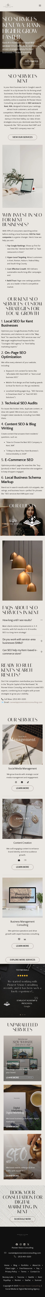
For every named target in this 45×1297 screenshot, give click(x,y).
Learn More (12, 1078)
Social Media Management (22, 768)
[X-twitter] (28, 1244)
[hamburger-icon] (40, 5)
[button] (20, 1015)
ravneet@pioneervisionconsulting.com (26, 702)
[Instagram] (20, 1244)
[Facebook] (16, 1244)
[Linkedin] (24, 1244)
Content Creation (22, 842)
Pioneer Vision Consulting (29, 1286)
